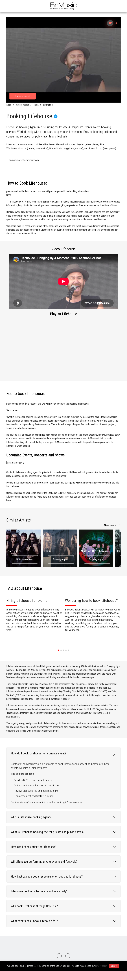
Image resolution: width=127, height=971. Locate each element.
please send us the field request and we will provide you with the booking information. (47, 193)
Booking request (24, 559)
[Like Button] (110, 23)
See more (110, 525)
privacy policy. (101, 966)
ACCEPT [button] (114, 966)
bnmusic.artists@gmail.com (24, 160)
